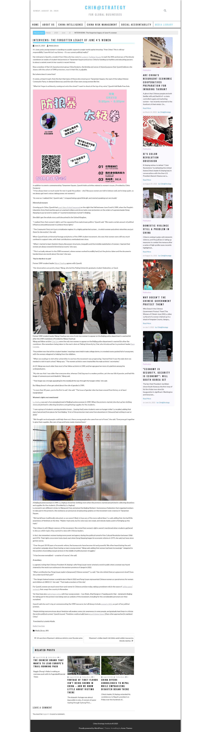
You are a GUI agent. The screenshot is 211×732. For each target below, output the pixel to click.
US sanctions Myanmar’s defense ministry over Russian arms (60, 638)
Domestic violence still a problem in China (158, 202)
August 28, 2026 (40, 657)
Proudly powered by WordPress (91, 728)
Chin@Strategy (105, 7)
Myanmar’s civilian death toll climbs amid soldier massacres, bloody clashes (111, 639)
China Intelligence (70, 24)
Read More (147, 108)
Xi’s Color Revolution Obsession (158, 131)
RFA (47, 631)
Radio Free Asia (39, 626)
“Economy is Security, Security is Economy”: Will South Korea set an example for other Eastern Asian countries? (158, 346)
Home (35, 24)
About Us (48, 24)
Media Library (164, 24)
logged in (46, 714)
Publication (147, 70)
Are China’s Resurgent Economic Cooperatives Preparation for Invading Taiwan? (158, 52)
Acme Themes (126, 728)
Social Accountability (136, 24)
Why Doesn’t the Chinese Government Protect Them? (158, 274)
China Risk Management (102, 24)
